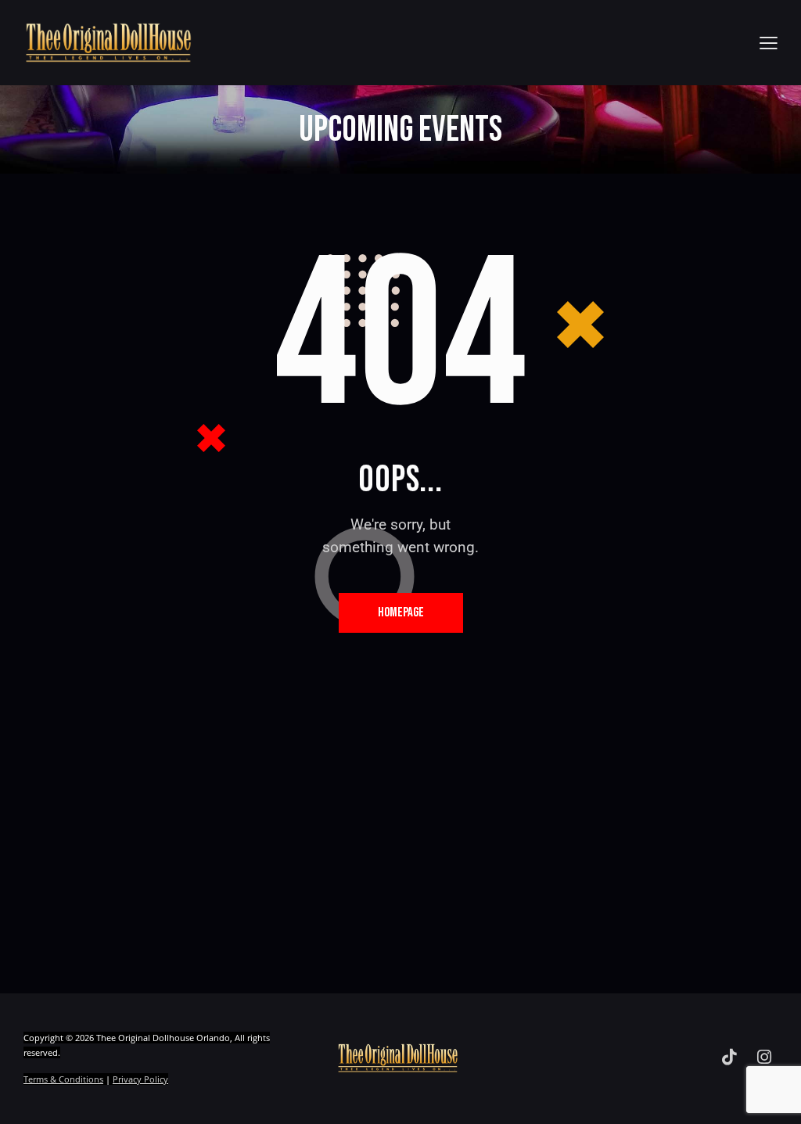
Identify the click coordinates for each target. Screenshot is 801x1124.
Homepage (401, 612)
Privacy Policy (140, 1079)
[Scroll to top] (758, 1094)
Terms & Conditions (63, 1079)
